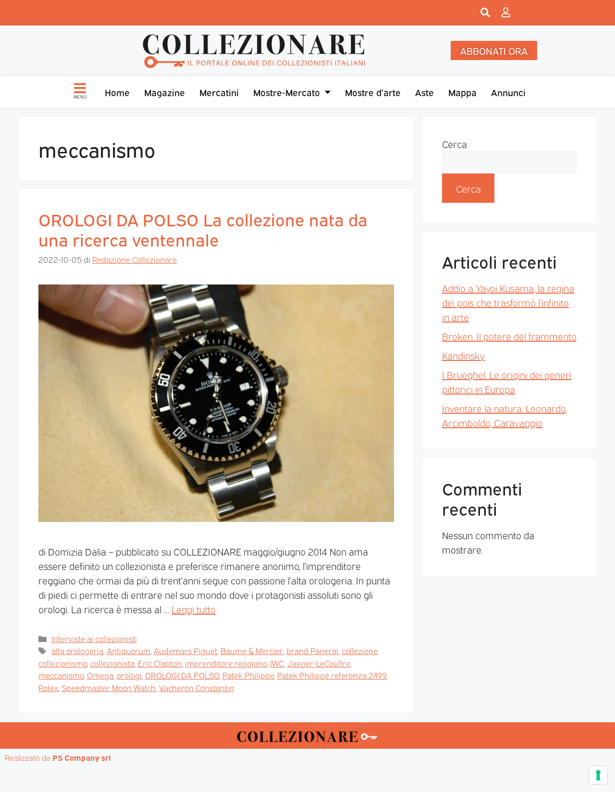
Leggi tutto (194, 609)
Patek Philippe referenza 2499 (331, 675)
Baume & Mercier (252, 650)
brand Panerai (312, 650)
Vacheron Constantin (196, 687)
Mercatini (219, 92)
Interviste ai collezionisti (94, 638)
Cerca (454, 143)
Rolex (48, 687)
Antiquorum (128, 650)
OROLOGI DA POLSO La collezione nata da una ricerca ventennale (203, 228)
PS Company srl (81, 757)
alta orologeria (77, 650)
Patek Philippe (248, 675)
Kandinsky (463, 355)
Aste (424, 92)
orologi (129, 675)
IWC (277, 662)
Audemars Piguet (185, 650)
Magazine (164, 92)
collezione (359, 650)
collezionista (112, 662)
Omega (100, 675)
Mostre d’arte (373, 92)
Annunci (508, 92)
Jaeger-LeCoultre (318, 662)
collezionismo (62, 662)
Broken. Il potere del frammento (509, 336)
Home (117, 92)
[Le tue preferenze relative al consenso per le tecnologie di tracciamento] (598, 775)
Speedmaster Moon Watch (109, 687)
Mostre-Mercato (286, 92)
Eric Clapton (160, 662)
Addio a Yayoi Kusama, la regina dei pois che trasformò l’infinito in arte (508, 302)
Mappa (462, 92)
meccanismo (61, 675)
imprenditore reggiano (226, 662)
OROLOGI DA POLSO (182, 675)
